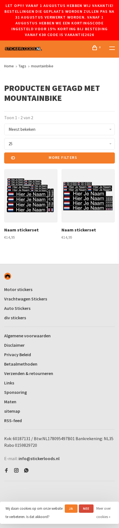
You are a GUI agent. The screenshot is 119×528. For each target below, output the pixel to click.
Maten (10, 401)
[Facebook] (6, 470)
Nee (86, 508)
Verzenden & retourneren (28, 373)
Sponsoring (15, 392)
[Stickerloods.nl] (7, 276)
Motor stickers (18, 289)
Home (9, 65)
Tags (22, 65)
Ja (71, 508)
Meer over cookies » (103, 512)
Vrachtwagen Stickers (25, 299)
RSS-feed (13, 420)
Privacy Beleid (17, 354)
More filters (63, 157)
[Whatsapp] (26, 470)
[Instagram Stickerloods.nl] (16, 470)
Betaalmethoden (20, 364)
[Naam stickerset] (31, 196)
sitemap (12, 411)
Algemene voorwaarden (27, 335)
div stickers (15, 317)
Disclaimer (14, 345)
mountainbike (42, 65)
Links (9, 383)
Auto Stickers (17, 308)
